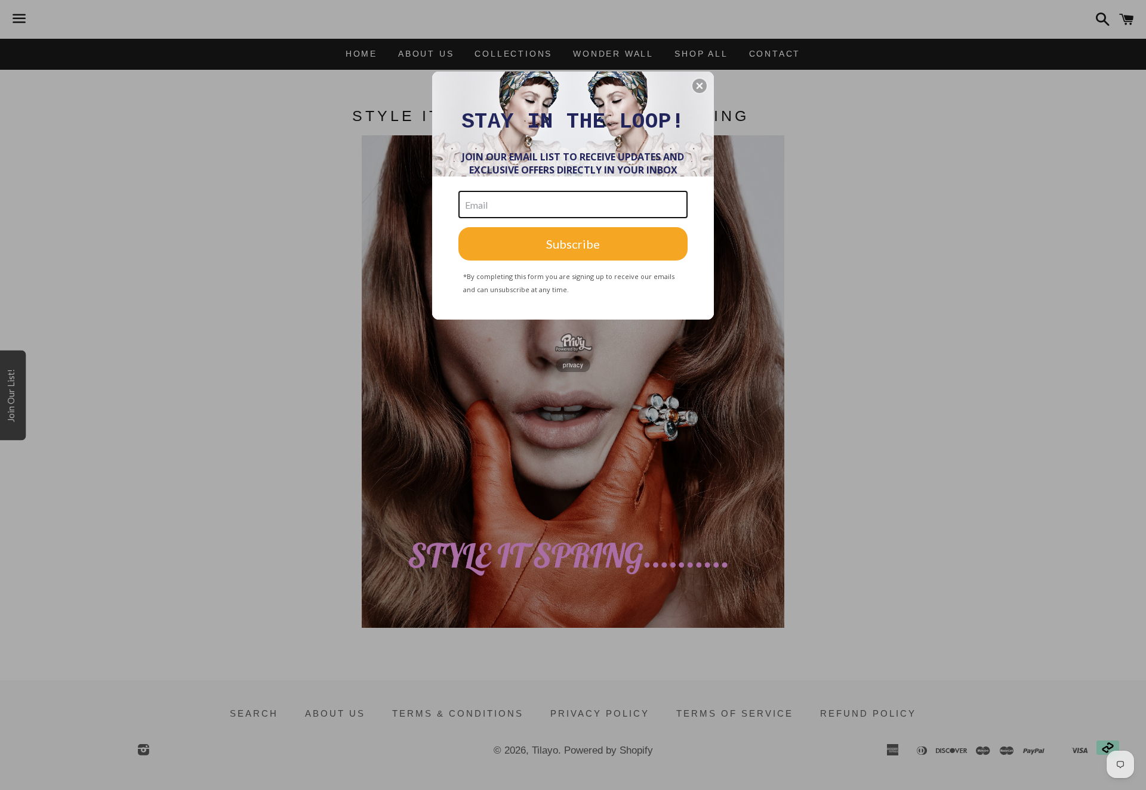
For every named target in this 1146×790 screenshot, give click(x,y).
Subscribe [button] (573, 244)
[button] (699, 86)
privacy (573, 365)
